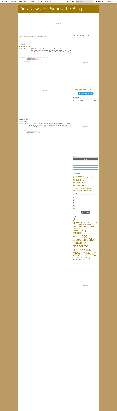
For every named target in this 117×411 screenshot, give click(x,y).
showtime (79, 242)
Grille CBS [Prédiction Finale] (79, 182)
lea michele (91, 254)
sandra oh (76, 236)
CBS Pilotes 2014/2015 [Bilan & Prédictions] (83, 187)
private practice (88, 256)
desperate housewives (82, 247)
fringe (76, 252)
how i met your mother (81, 231)
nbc (88, 253)
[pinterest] (73, 1)
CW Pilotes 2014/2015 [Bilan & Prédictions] (83, 188)
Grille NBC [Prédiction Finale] (79, 185)
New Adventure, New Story (79, 176)
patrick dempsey (84, 257)
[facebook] (68, 1)
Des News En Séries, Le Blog (26, 36)
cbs (82, 256)
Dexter (89, 224)
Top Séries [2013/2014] (78, 179)
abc (84, 236)
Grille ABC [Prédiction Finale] (79, 180)
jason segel (75, 224)
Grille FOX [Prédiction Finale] (79, 184)
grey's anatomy (85, 222)
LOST (75, 258)
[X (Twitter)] (70, 1)
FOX (95, 256)
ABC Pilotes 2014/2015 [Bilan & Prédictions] (83, 190)
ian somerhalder (83, 254)
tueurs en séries (84, 239)
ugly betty (83, 252)
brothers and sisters (79, 259)
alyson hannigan (76, 255)
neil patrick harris (77, 226)
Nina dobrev (75, 254)
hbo (97, 239)
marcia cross (82, 224)
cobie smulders (94, 252)
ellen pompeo (88, 226)
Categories (37, 36)
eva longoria (76, 228)
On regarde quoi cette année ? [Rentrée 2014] (83, 177)
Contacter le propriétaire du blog (82, 89)
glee (75, 219)
